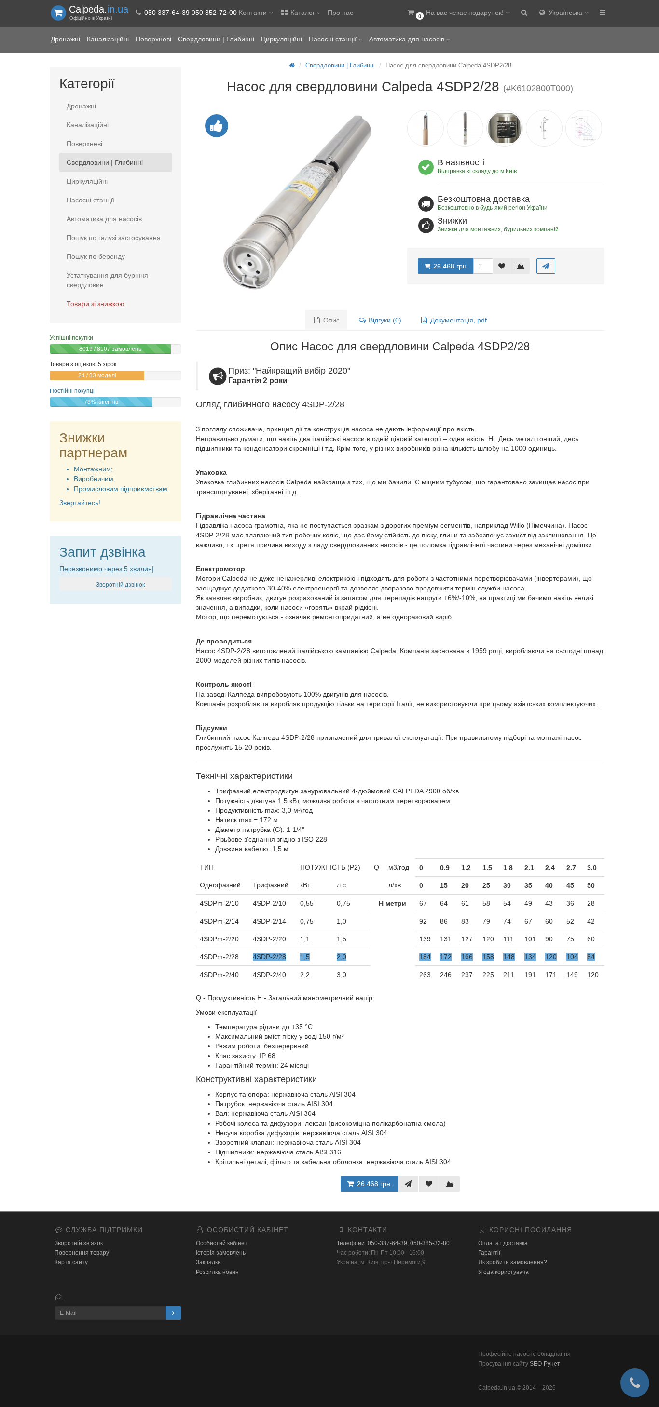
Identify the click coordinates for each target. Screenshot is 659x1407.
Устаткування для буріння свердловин (107, 280)
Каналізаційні (108, 39)
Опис (330, 320)
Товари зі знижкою (95, 304)
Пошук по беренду (96, 256)
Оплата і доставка (503, 1243)
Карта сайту (71, 1262)
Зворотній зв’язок (79, 1243)
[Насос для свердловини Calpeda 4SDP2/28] (294, 201)
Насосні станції (333, 39)
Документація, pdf (457, 320)
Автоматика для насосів (407, 39)
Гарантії (489, 1252)
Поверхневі (153, 39)
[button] (458, 13)
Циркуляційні (281, 39)
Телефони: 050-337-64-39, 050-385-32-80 (393, 1243)
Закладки (208, 1262)
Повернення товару (82, 1252)
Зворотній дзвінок (120, 584)
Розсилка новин (217, 1272)
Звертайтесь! (79, 503)
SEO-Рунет (545, 1363)
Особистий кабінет (221, 1243)
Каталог (302, 12)
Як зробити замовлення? (512, 1262)
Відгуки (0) (384, 320)
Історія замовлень (221, 1252)
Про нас (340, 12)
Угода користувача (503, 1272)
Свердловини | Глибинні (216, 39)
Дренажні (65, 39)
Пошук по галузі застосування (114, 237)
